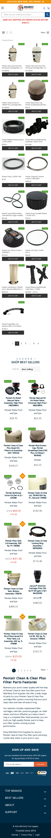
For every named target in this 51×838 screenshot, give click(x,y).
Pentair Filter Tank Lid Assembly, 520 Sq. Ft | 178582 (13, 543)
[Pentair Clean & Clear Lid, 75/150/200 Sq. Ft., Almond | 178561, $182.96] (37, 484)
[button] (3, 32)
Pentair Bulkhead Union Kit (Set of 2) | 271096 (13, 495)
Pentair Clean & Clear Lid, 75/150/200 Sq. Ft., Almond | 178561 (37, 495)
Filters (43, 32)
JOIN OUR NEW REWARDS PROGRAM (25, 2)
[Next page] (38, 343)
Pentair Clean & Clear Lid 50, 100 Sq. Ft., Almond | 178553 (37, 636)
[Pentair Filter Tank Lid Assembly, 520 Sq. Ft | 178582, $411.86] (13, 531)
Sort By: (15, 369)
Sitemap (15, 835)
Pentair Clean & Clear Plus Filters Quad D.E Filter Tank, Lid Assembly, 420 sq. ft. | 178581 (13, 639)
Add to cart (13, 74)
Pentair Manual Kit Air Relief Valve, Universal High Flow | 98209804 (37, 401)
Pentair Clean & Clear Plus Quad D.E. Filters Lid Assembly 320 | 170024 (13, 449)
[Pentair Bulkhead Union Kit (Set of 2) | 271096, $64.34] (13, 484)
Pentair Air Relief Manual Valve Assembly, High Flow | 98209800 (13, 401)
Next (34, 359)
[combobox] (25, 14)
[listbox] (30, 369)
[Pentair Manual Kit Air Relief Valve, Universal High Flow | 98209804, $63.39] (37, 389)
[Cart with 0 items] (48, 8)
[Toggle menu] (2, 8)
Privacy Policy (26, 835)
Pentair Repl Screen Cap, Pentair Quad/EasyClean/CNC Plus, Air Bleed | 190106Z (37, 450)
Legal (37, 835)
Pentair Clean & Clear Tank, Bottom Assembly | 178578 (13, 591)
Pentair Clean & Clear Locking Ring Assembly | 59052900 (37, 544)
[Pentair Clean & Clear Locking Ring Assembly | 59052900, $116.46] (37, 531)
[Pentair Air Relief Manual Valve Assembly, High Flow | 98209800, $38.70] (13, 389)
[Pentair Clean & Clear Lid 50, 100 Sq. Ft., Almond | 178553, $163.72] (37, 624)
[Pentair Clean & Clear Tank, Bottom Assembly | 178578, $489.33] (13, 579)
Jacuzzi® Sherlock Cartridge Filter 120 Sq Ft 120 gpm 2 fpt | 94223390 (37, 589)
